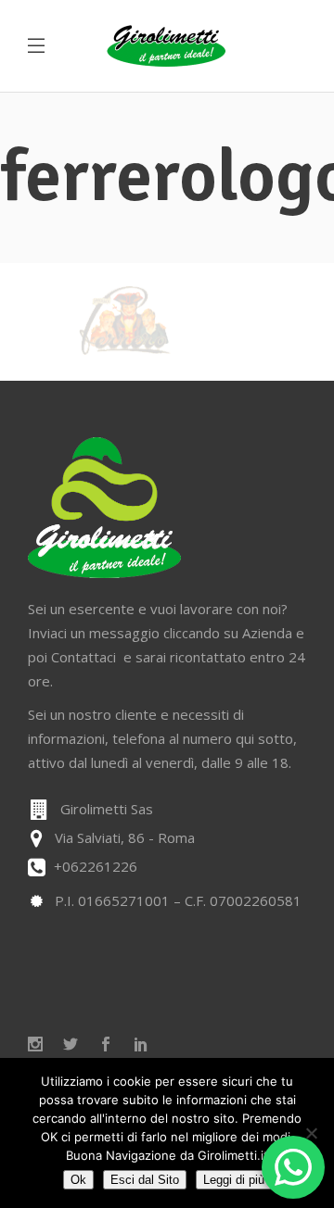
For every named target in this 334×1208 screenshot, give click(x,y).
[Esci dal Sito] (311, 1133)
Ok (78, 1180)
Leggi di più (233, 1180)
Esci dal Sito (144, 1180)
